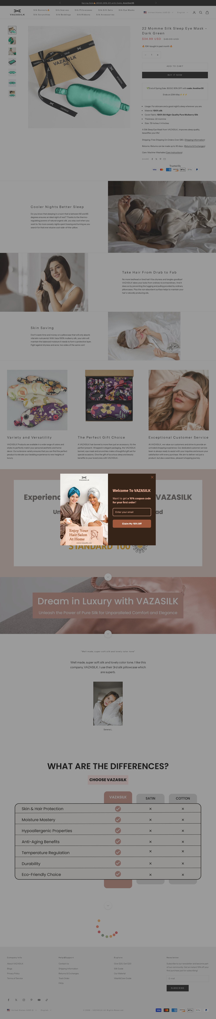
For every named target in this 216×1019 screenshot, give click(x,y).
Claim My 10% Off (132, 523)
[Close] (152, 477)
